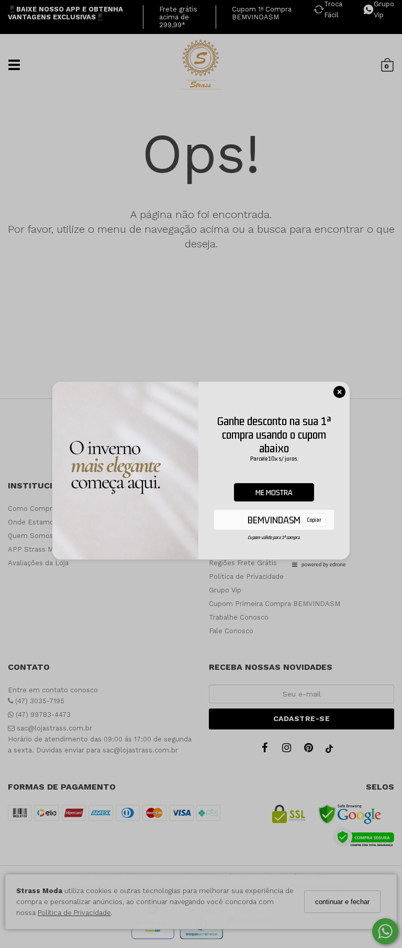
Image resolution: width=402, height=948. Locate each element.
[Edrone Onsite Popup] (201, 474)
